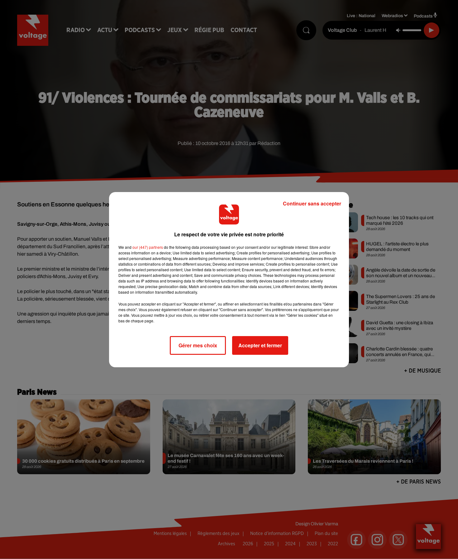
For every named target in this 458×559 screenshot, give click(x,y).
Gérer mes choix (198, 345)
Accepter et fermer (260, 345)
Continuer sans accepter (312, 203)
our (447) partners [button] (147, 247)
